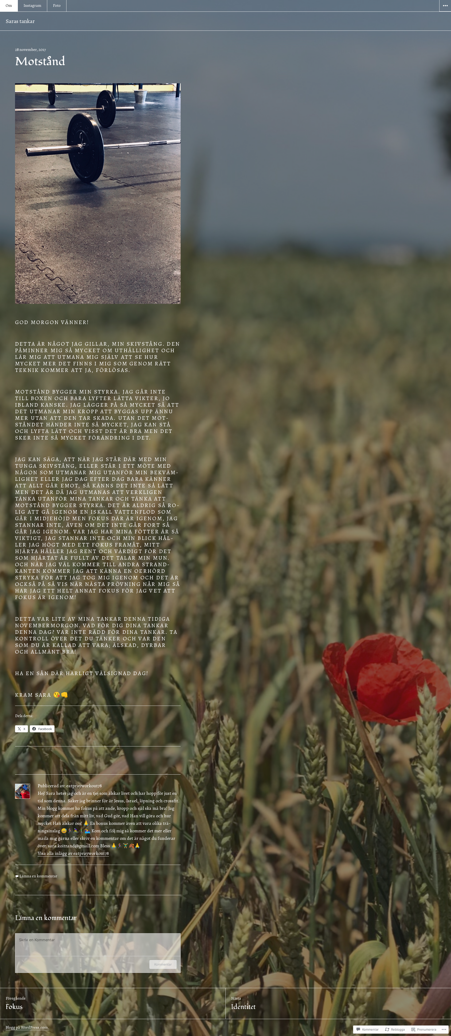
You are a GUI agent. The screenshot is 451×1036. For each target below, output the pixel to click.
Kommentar (163, 964)
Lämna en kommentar (38, 876)
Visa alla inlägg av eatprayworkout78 (73, 853)
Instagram (32, 5)
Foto (57, 5)
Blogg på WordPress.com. (27, 1027)
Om (9, 5)
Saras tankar (20, 21)
